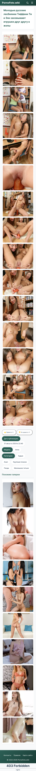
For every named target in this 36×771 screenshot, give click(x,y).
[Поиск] (27, 3)
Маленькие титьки (21, 468)
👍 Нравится (8, 432)
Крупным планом (20, 462)
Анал (6, 462)
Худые (20, 456)
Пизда (6, 468)
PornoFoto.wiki (11, 2)
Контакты (7, 755)
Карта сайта (27, 755)
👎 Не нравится (24, 432)
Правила (17, 755)
